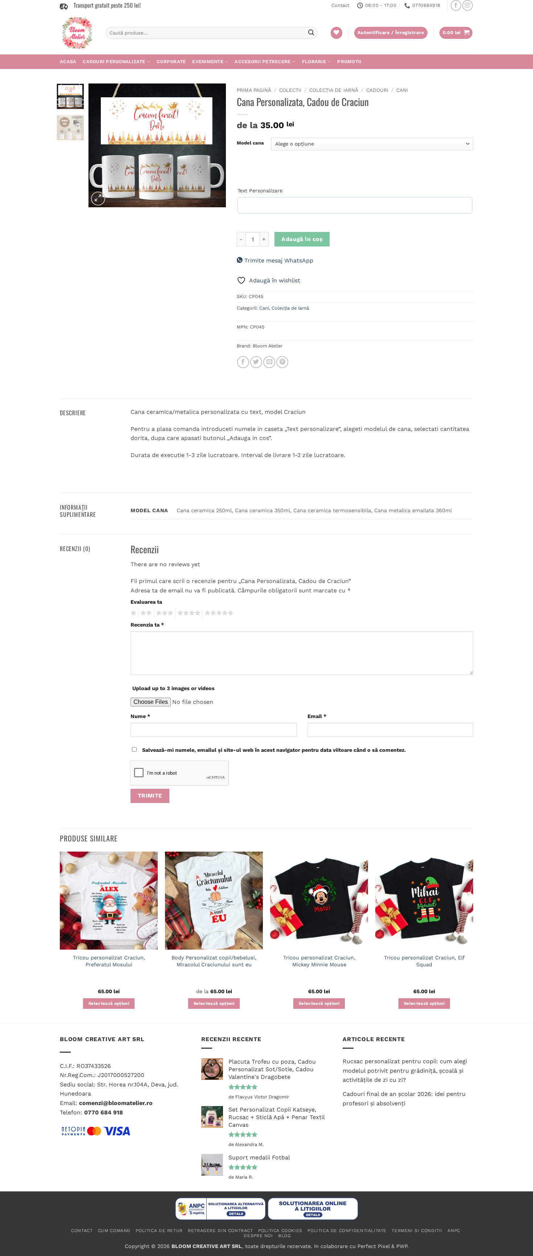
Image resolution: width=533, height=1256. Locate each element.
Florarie (314, 61)
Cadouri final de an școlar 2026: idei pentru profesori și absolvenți (404, 1098)
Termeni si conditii (417, 1230)
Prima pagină (254, 90)
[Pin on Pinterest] (282, 362)
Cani (402, 90)
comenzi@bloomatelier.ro (116, 1103)
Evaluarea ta (146, 602)
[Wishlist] (336, 33)
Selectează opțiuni (108, 1003)
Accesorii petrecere (262, 61)
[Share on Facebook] (243, 362)
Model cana (250, 143)
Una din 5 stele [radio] (132, 613)
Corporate (171, 61)
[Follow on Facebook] (456, 5)
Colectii (290, 90)
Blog (284, 1235)
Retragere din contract (220, 1230)
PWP (401, 1246)
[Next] (213, 145)
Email (316, 716)
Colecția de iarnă (333, 90)
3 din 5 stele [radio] (163, 613)
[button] (456, 33)
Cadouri (377, 90)
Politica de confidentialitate (347, 1230)
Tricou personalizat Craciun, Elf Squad (424, 961)
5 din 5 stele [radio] (218, 613)
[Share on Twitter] (256, 362)
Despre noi (258, 1235)
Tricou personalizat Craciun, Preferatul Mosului (109, 961)
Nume (140, 716)
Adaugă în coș (301, 239)
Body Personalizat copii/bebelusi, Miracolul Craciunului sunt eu (214, 961)
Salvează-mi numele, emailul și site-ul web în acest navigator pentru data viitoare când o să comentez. (274, 750)
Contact (340, 5)
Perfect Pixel (373, 1246)
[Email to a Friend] (269, 362)
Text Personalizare (259, 190)
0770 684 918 (103, 1112)
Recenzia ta (147, 625)
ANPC (453, 1230)
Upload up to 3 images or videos (173, 688)
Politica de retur (159, 1230)
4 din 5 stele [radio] (188, 613)
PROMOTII (349, 61)
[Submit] (311, 33)
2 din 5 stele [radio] (145, 613)
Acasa (68, 61)
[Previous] (100, 145)
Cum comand (114, 1230)
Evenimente (207, 61)
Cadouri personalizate (114, 61)
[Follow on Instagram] (467, 5)
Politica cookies (280, 1230)
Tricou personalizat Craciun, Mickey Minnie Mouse (319, 961)
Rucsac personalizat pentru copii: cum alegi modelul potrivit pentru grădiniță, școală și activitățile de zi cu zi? (405, 1070)
